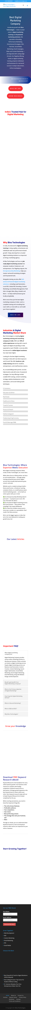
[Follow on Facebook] (13, 875)
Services (5, 997)
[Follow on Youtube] (4, 875)
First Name (6, 911)
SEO (5, 935)
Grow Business (15, 96)
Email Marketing (8, 940)
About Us (13, 995)
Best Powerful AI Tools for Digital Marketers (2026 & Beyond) (15, 572)
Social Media (7, 945)
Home (7, 995)
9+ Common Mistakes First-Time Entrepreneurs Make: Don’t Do (15, 625)
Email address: (7, 917)
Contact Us (20, 995)
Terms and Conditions (14, 1001)
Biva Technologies (20, 1008)
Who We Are (15, 88)
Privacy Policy (22, 997)
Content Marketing (9, 938)
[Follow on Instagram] (10, 875)
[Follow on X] (19, 875)
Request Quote (13, 997)
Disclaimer (11, 999)
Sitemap (18, 999)
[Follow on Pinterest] (16, 875)
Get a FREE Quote (15, 524)
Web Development (9, 933)
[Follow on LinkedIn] (7, 875)
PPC (5, 943)
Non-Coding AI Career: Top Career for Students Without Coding (15, 599)
